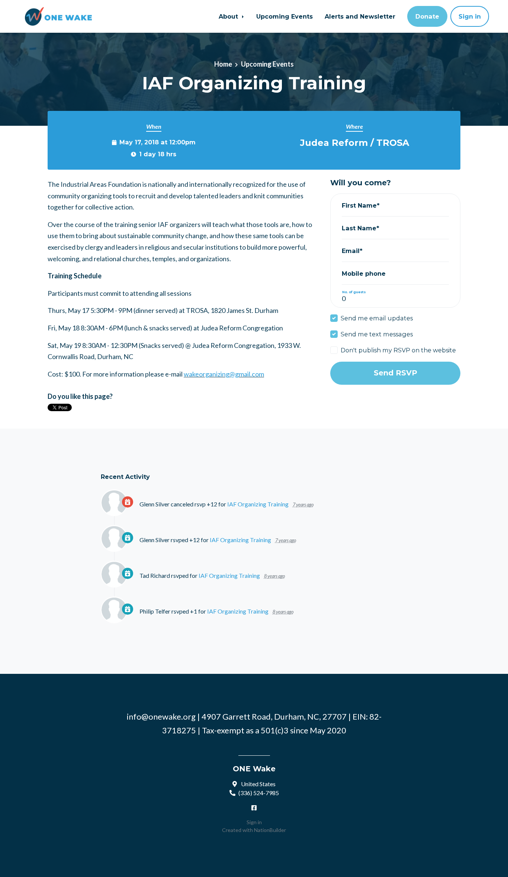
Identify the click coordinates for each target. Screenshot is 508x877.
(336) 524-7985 (258, 792)
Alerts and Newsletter (360, 16)
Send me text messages (377, 334)
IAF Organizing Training (258, 504)
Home (223, 64)
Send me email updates (377, 318)
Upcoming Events (284, 16)
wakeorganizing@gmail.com (224, 374)
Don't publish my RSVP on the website (398, 350)
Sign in (470, 16)
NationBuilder (270, 830)
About (229, 16)
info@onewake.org (161, 716)
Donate (427, 16)
